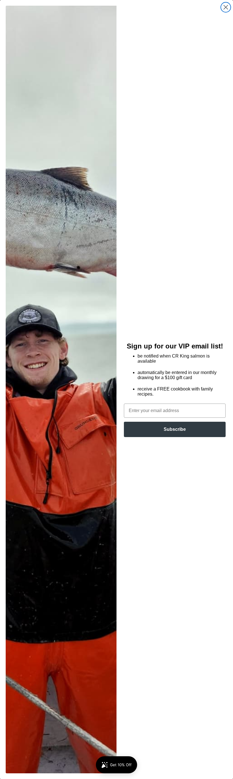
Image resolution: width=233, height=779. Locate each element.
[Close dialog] (226, 7)
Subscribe (175, 429)
